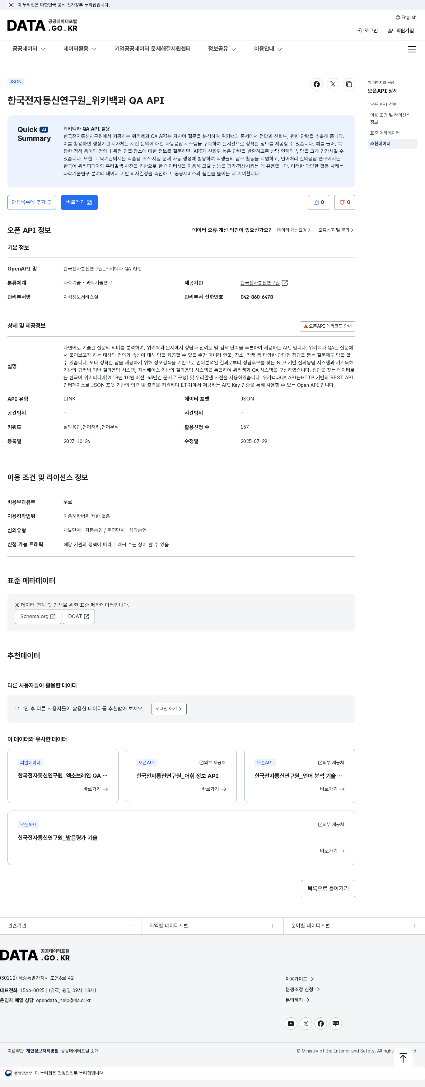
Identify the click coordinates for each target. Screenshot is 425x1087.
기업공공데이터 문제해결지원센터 (152, 48)
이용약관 (15, 1051)
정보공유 (218, 48)
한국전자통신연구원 (260, 283)
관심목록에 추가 (29, 202)
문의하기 (295, 1000)
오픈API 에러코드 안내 (330, 326)
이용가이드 (297, 979)
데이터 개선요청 (292, 230)
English (408, 17)
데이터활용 (75, 48)
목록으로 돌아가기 (328, 888)
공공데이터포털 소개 (80, 1051)
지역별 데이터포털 (168, 926)
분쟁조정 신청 (300, 989)
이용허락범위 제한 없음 (86, 516)
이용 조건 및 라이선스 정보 (390, 119)
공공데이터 (24, 48)
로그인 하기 (166, 708)
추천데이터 (380, 143)
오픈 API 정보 (383, 104)
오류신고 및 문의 (334, 230)
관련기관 (17, 926)
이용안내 (264, 48)
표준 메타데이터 (385, 133)
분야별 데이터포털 (310, 926)
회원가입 (405, 31)
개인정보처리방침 (42, 1051)
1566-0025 (32, 990)
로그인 (371, 31)
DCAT (75, 616)
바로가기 (75, 202)
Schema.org (34, 616)
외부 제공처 (215, 763)
